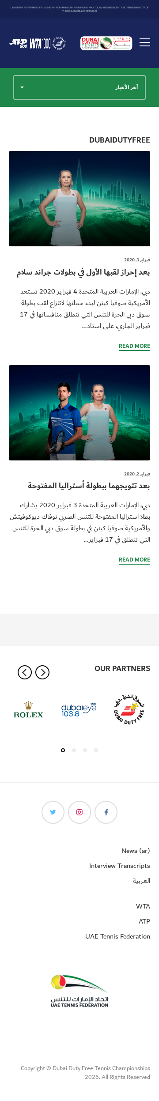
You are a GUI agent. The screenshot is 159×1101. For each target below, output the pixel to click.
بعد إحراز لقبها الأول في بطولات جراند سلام (83, 272)
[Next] (42, 672)
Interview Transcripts (119, 865)
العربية (141, 880)
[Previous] (25, 672)
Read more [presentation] (134, 346)
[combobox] (79, 87)
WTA (143, 906)
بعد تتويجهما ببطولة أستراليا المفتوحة (89, 486)
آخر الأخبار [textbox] (127, 87)
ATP (144, 921)
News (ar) (135, 850)
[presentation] (79, 198)
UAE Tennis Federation (117, 936)
